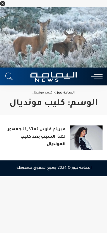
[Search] (10, 76)
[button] (2, 3)
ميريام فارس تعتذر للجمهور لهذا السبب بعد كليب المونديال (36, 137)
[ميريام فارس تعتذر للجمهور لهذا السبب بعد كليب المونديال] (86, 137)
